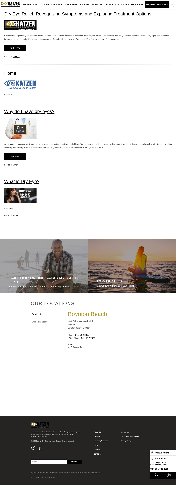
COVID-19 (98, 454)
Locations (136, 4)
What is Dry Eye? (21, 181)
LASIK (96, 445)
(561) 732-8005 (81, 335)
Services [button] (55, 4)
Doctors (44, 4)
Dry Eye (16, 57)
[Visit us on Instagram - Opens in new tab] (168, 475)
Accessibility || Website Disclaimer (43, 477)
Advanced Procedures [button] (76, 4)
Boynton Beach (87, 314)
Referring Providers (157, 4)
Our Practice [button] (29, 4)
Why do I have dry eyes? (29, 111)
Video (15, 215)
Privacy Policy (125, 441)
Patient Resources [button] (101, 4)
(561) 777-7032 (87, 338)
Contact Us (121, 4)
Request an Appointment (129, 436)
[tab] (45, 314)
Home (10, 73)
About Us (97, 432)
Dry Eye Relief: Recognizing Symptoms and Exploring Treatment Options (77, 13)
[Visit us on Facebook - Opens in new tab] (155, 475)
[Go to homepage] (10, 4)
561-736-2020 (96, 472)
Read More (15, 48)
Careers (97, 436)
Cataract (97, 449)
